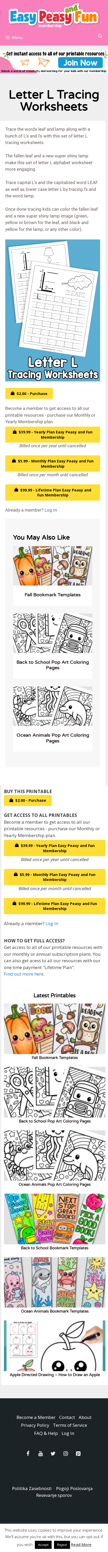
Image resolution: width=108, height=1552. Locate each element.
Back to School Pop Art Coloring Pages (53, 665)
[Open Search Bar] (100, 36)
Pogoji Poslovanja (74, 1488)
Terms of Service (70, 1425)
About (85, 1417)
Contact (67, 1417)
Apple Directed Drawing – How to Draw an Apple (55, 1374)
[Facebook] (28, 1453)
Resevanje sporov (54, 1495)
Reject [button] (62, 1544)
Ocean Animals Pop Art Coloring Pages (53, 738)
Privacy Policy (35, 1425)
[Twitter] (53, 1453)
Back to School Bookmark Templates (54, 1248)
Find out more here (24, 974)
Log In (51, 510)
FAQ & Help (46, 1433)
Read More (81, 1544)
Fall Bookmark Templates (53, 595)
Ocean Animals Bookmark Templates (55, 1311)
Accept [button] (43, 1544)
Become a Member (36, 1417)
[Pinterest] (78, 1453)
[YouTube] (40, 1453)
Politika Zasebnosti (32, 1488)
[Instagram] (65, 1453)
